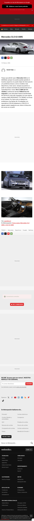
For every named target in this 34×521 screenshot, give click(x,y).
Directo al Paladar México (8, 509)
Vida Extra (19, 460)
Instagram (18, 397)
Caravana (30, 29)
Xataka (3, 458)
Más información (5, 519)
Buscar (31, 443)
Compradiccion (5, 494)
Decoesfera (4, 492)
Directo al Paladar (6, 479)
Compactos (20, 417)
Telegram (22, 397)
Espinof (19, 471)
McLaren (17, 29)
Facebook (2, 58)
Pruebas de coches (22, 422)
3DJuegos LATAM (21, 503)
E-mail (11, 58)
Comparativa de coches (8, 428)
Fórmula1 (4, 414)
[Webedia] (6, 451)
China (11, 29)
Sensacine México (21, 505)
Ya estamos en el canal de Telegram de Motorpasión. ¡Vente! (15, 25)
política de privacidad (21, 387)
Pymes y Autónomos (22, 492)
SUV (3, 422)
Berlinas (31, 230)
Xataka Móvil (5, 460)
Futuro (3, 431)
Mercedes (10, 230)
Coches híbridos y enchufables (7, 418)
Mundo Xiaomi (5, 467)
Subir (27, 449)
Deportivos (18, 230)
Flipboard (8, 58)
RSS (25, 397)
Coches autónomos (22, 428)
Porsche (24, 29)
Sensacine (19, 468)
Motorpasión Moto (21, 481)
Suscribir (29, 383)
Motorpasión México (22, 509)
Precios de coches (22, 425)
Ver (18, 304)
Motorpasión (20, 479)
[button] (11, 70)
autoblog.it (7, 221)
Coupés (25, 230)
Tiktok (3, 400)
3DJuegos (19, 458)
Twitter (5, 58)
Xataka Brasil (5, 505)
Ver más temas (6, 436)
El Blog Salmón (20, 490)
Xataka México (5, 503)
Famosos (5, 29)
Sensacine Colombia (22, 507)
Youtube (15, 397)
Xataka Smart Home (6, 465)
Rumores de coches (7, 425)
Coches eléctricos (22, 414)
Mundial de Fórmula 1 (23, 431)
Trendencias (5, 490)
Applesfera (4, 462)
